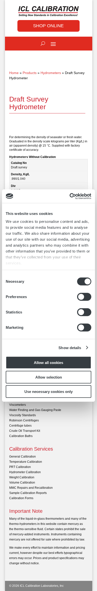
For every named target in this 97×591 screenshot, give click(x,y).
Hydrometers (51, 73)
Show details (69, 347)
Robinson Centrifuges (24, 420)
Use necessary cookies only (48, 391)
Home (14, 73)
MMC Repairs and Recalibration (31, 487)
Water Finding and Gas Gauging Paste (35, 410)
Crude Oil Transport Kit (24, 431)
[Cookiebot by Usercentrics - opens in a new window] (69, 196)
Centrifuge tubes (20, 425)
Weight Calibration (21, 477)
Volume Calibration (22, 482)
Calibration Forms (21, 498)
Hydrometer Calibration (25, 472)
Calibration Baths (21, 436)
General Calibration (22, 456)
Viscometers (17, 405)
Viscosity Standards (22, 415)
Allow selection (48, 377)
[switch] (84, 297)
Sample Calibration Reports (28, 493)
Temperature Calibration (25, 461)
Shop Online (48, 25)
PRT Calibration (20, 467)
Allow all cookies (48, 362)
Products (30, 73)
